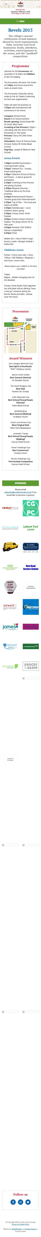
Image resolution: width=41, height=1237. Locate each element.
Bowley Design (30, 1229)
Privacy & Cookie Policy (20, 1224)
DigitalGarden (17, 1229)
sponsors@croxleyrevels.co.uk (17, 492)
